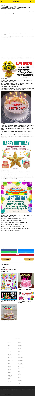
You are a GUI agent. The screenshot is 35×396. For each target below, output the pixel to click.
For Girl (9, 370)
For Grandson (10, 376)
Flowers (9, 351)
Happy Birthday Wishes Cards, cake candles (8, 301)
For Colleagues (10, 360)
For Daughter (10, 364)
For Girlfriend (10, 372)
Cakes (9, 345)
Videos (19, 383)
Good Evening (20, 357)
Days (8, 348)
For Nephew (20, 345)
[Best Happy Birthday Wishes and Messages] (26, 295)
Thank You (20, 380)
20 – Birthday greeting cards (6, 289)
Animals (9, 342)
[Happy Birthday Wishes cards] (9, 312)
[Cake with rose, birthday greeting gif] (26, 280)
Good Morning (20, 360)
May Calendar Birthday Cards (22, 368)
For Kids (9, 382)
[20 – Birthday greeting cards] (9, 281)
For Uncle (19, 351)
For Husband (10, 381)
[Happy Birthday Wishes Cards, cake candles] (9, 295)
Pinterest (17, 254)
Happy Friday (20, 363)
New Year (19, 374)
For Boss (9, 354)
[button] (1, 1)
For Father (9, 367)
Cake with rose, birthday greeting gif (25, 289)
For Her (9, 378)
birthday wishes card (5, 264)
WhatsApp (9, 252)
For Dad (9, 363)
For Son (19, 348)
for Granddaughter (11, 373)
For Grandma (10, 375)
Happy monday (20, 364)
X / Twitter (25, 252)
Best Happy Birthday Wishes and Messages (24, 302)
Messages (3, 5)
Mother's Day (20, 371)
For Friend (9, 369)
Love (19, 366)
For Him (9, 379)
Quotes (19, 377)
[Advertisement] (17, 21)
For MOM (19, 342)
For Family (9, 366)
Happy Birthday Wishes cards (6, 320)
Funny (19, 354)
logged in (7, 269)
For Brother (10, 357)
